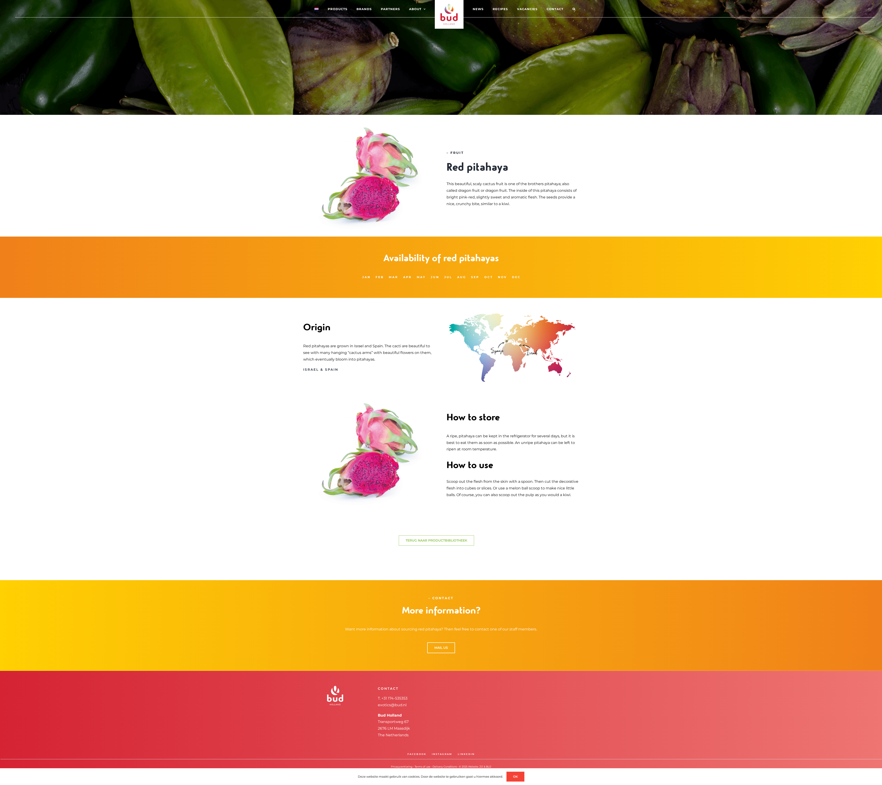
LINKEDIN (466, 754)
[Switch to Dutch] (329, 9)
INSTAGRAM (442, 754)
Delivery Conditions (445, 766)
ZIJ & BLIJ (485, 766)
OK (515, 776)
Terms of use (422, 766)
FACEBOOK (416, 754)
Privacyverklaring (402, 766)
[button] (555, 9)
